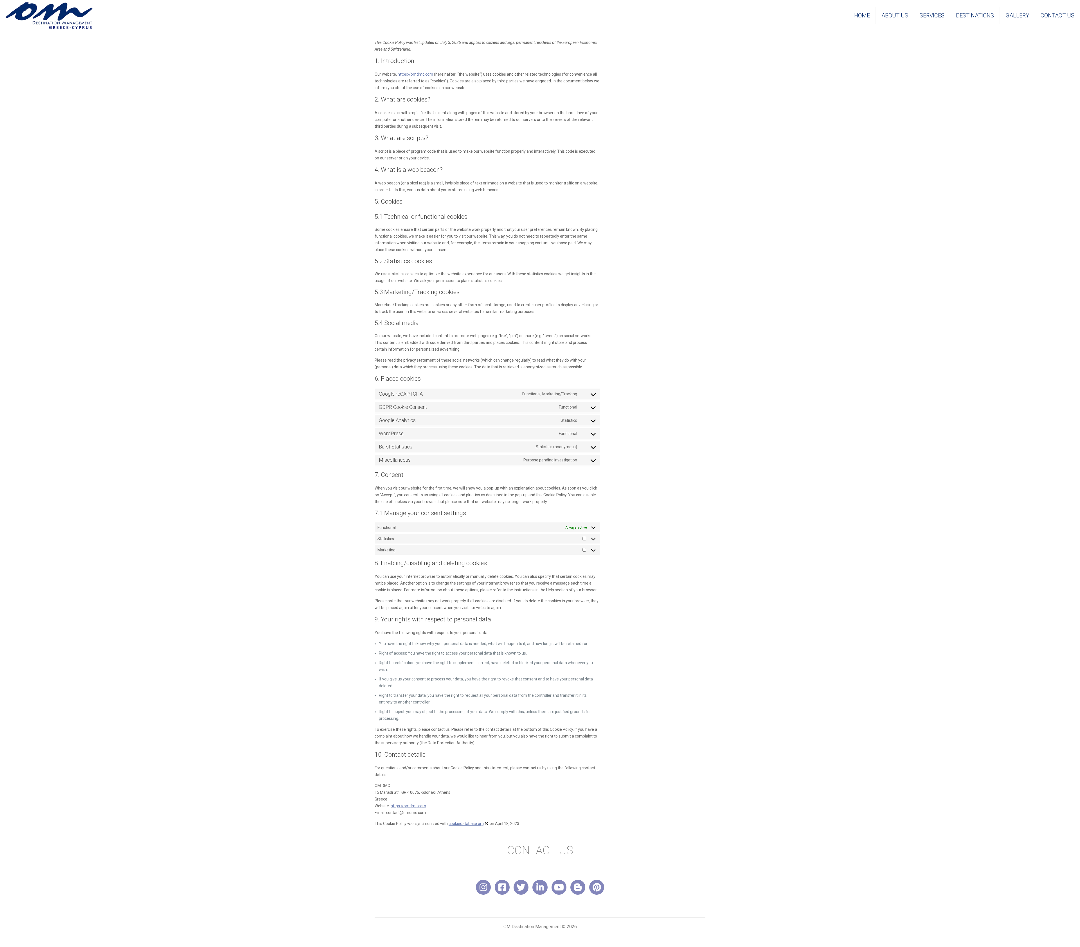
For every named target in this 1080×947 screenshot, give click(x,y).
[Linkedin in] (539, 887)
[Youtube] (559, 887)
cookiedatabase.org (466, 823)
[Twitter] (521, 887)
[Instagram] (483, 887)
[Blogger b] (577, 887)
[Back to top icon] (1053, 935)
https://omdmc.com (415, 74)
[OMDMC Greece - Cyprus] (49, 15)
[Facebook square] (502, 887)
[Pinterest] (596, 887)
